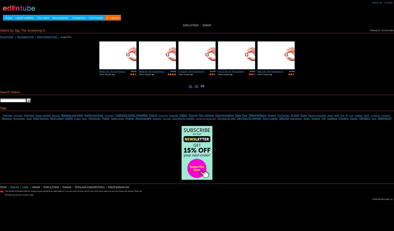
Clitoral (153, 115)
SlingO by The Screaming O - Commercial (152, 71)
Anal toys (29, 115)
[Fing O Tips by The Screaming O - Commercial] (236, 55)
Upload (36, 187)
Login (388, 3)
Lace (351, 116)
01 (190, 86)
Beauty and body (43, 115)
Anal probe (18, 116)
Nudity (69, 118)
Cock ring (163, 115)
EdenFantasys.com (118, 187)
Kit (347, 116)
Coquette (173, 115)
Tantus (306, 118)
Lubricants (385, 116)
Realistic (129, 118)
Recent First (6, 37)
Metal (29, 118)
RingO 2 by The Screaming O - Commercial (112, 71)
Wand (374, 119)
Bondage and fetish (72, 115)
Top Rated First (25, 37)
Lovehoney (375, 116)
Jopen (330, 115)
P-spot (77, 118)
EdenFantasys (257, 115)
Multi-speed (57, 118)
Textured (315, 118)
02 (196, 86)
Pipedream (94, 118)
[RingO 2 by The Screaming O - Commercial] (117, 55)
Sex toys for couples (184, 118)
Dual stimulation (224, 115)
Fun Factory (283, 115)
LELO (366, 115)
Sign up (377, 3)
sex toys (167, 118)
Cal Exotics (109, 116)
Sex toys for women (249, 118)
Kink (342, 116)
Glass (304, 115)
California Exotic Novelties (131, 115)
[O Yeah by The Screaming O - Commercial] (197, 55)
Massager (7, 118)
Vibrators (364, 118)
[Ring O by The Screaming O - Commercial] (276, 55)
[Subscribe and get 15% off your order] (197, 179)
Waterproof (384, 118)
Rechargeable (143, 118)
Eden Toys (241, 115)
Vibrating (343, 118)
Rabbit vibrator (117, 118)
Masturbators (19, 118)
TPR (323, 118)
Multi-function (41, 118)
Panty (84, 118)
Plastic (106, 118)
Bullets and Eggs (94, 115)
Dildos (183, 115)
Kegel (336, 115)
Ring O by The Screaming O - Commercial (270, 71)
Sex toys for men (226, 118)
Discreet (193, 115)
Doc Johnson (206, 115)
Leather (358, 115)
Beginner (56, 115)
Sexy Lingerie (270, 118)
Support (207, 25)
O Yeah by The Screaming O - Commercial (191, 71)
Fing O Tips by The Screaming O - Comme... (231, 71)
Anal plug (7, 115)
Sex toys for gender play (206, 119)
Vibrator (354, 118)
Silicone (284, 118)
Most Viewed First (47, 37)
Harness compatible (317, 115)
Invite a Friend (190, 25)
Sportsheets (296, 118)
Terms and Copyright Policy (90, 187)
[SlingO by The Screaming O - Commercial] (157, 55)
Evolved (272, 115)
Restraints (157, 118)
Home (3, 187)
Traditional (332, 118)
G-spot (295, 115)
